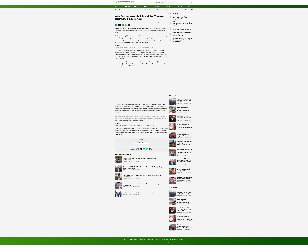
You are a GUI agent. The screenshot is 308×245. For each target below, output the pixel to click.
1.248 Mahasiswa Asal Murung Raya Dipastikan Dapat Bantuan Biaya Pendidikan (182, 23)
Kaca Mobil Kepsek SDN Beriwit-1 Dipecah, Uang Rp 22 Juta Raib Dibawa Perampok (182, 40)
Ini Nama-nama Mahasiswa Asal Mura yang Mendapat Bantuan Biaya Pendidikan (182, 34)
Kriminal (138, 142)
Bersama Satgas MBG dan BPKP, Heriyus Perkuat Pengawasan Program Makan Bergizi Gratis (184, 144)
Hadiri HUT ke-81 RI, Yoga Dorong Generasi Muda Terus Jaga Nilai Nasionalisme (142, 176)
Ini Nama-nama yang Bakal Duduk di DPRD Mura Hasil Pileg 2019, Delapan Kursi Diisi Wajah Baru (183, 17)
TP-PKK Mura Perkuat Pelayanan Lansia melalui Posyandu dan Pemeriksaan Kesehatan (184, 127)
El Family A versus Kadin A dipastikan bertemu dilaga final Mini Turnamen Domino (184, 100)
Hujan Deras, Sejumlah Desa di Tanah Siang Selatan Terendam (182, 28)
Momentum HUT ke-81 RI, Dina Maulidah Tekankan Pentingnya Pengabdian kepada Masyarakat (144, 167)
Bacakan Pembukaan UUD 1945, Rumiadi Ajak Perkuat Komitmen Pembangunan (141, 159)
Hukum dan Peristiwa (128, 13)
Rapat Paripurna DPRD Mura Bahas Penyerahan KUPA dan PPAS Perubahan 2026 (184, 118)
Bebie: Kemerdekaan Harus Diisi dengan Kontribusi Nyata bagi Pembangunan (141, 184)
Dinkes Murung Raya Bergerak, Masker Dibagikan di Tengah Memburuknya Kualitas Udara (183, 110)
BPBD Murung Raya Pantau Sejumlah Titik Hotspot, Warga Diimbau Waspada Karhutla (184, 135)
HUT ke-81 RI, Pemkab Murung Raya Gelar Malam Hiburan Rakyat (134, 125)
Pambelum (118, 13)
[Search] (174, 2)
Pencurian (144, 142)
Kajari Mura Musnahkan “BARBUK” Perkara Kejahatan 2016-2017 (134, 47)
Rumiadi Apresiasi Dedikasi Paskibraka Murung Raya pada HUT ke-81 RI (143, 193)
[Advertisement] (141, 85)
